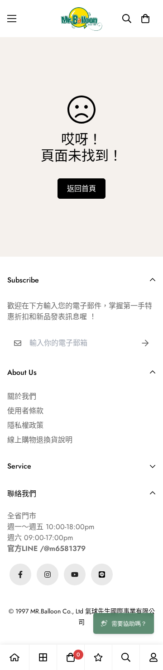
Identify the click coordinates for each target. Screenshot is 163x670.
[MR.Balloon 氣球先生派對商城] (81, 18)
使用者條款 (25, 411)
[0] (70, 657)
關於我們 (21, 396)
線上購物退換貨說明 (39, 440)
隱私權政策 (25, 425)
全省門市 (21, 516)
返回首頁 (81, 188)
